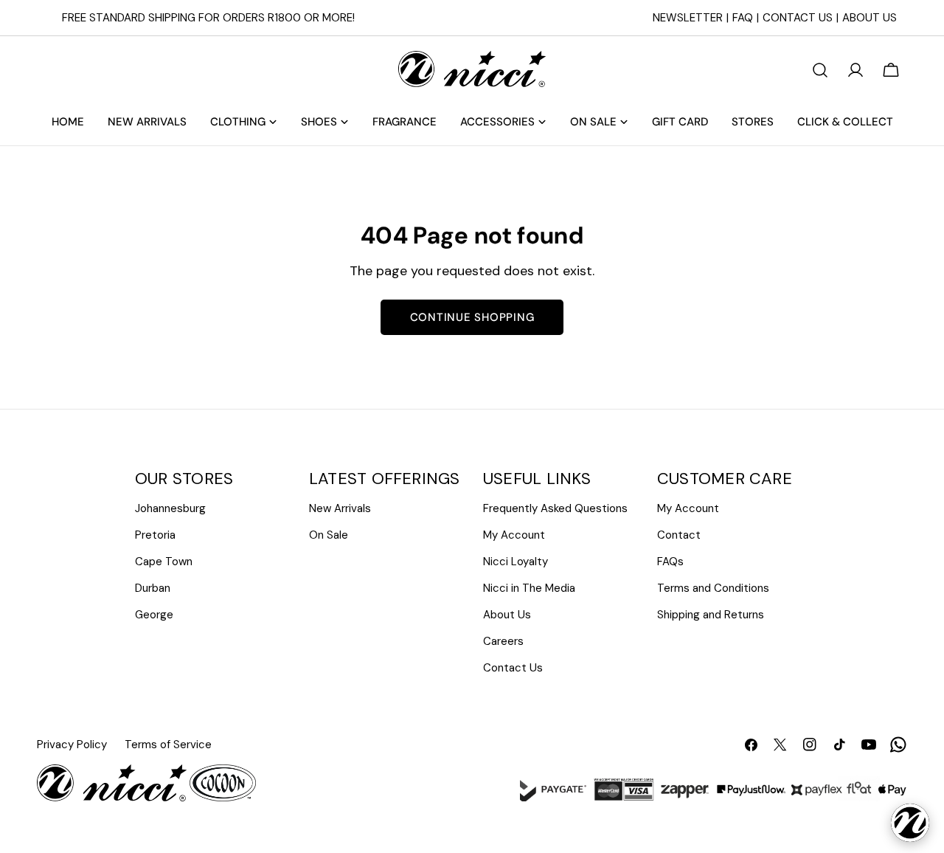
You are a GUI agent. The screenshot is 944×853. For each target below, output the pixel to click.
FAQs (670, 561)
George (154, 614)
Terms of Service (168, 744)
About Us (869, 17)
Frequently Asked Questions (555, 508)
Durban (152, 588)
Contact (679, 535)
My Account (514, 535)
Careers (503, 641)
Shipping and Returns (710, 614)
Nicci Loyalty (515, 561)
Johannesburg (170, 508)
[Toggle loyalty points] (910, 823)
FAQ (742, 17)
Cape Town (163, 561)
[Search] (820, 70)
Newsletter (688, 17)
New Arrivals (340, 508)
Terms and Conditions (713, 588)
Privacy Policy (72, 744)
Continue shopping (472, 317)
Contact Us (798, 17)
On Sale (328, 535)
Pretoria (155, 535)
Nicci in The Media (529, 588)
